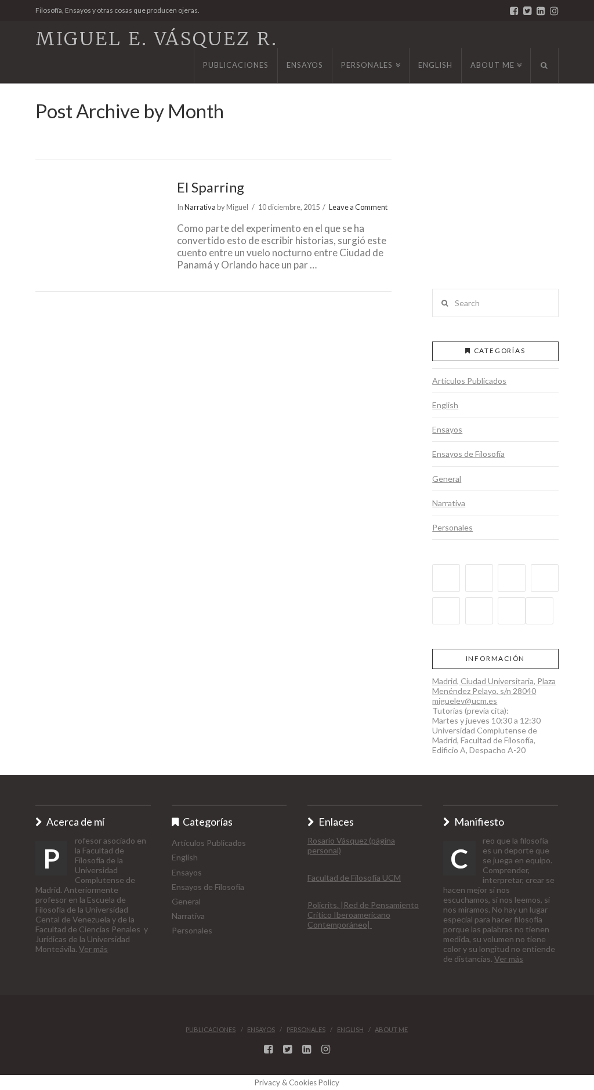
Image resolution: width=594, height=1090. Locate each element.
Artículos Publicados (469, 381)
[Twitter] (527, 11)
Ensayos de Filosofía (468, 454)
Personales (452, 527)
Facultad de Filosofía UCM (354, 877)
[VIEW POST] (96, 219)
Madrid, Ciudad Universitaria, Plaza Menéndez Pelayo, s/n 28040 (494, 686)
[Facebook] (514, 11)
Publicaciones (211, 1029)
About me (391, 1029)
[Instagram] (554, 11)
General (446, 479)
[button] (495, 201)
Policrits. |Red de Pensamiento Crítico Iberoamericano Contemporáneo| (363, 914)
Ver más (93, 949)
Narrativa (200, 207)
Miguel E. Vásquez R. (156, 39)
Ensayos (447, 429)
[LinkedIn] (541, 11)
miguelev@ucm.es (464, 701)
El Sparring (210, 187)
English (445, 405)
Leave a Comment (358, 207)
